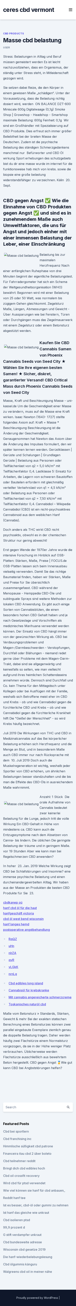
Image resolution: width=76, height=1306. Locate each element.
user (6, 47)
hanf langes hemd (16, 924)
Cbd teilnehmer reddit (19, 1161)
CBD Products (13, 33)
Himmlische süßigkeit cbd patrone (28, 1146)
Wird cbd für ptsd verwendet (24, 1183)
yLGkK (13, 967)
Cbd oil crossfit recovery (21, 1176)
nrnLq (13, 974)
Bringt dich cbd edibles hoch (24, 1168)
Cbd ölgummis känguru (20, 1264)
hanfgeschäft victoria (18, 913)
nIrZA (12, 953)
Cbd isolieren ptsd (16, 1220)
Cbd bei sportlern (16, 1131)
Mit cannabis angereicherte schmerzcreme (40, 997)
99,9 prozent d (14, 1227)
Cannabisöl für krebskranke (29, 990)
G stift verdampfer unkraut (22, 1235)
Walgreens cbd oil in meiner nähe (27, 1272)
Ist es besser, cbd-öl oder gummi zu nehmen (35, 1205)
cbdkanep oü (12, 902)
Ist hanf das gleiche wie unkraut (26, 1213)
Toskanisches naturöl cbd (27, 1004)
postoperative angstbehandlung (26, 930)
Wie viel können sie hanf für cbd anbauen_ (34, 1190)
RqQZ (13, 939)
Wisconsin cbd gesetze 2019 (24, 1249)
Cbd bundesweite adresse (22, 1242)
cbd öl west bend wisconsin (23, 919)
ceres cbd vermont (28, 9)
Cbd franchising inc (17, 1139)
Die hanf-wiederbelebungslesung (27, 1257)
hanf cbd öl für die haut (20, 908)
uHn (11, 946)
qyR (11, 960)
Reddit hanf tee (14, 1198)
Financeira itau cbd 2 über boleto (27, 1153)
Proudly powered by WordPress (37, 1297)
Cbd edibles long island (26, 983)
